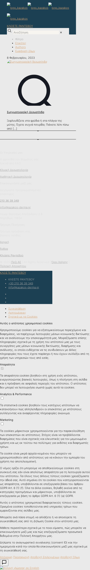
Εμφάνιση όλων (25, 51)
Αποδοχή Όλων (70, 557)
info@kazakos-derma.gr (23, 287)
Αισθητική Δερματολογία (15, 176)
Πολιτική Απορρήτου (13, 266)
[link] (61, 32)
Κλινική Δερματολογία (14, 170)
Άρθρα (4, 248)
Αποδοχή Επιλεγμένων (44, 557)
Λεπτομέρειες (17, 312)
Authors (20, 47)
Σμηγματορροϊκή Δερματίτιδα (25, 112)
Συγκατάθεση (17, 308)
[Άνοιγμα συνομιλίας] (4, 562)
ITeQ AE (16, 262)
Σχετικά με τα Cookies (22, 316)
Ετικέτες (20, 43)
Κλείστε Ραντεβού (11, 255)
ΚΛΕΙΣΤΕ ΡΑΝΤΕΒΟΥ (20, 26)
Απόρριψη (6, 557)
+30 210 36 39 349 (20, 283)
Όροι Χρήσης (59, 262)
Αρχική (4, 242)
